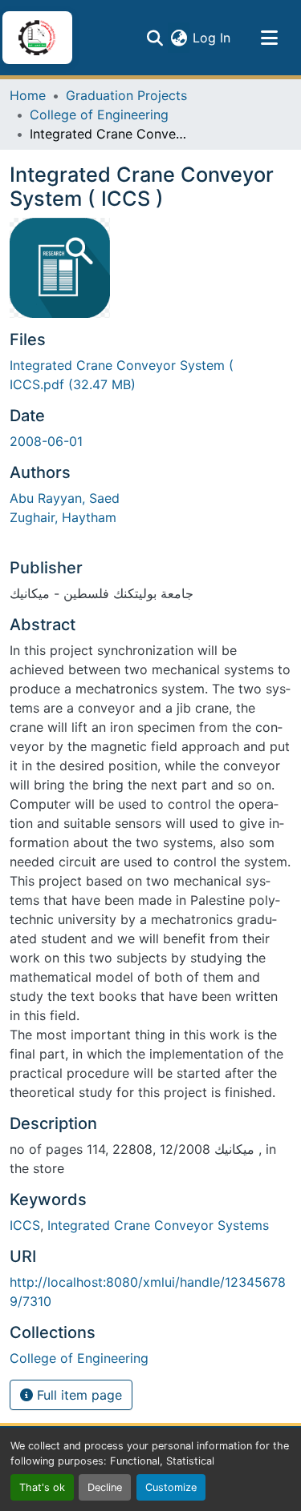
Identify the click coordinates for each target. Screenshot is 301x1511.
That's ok (42, 1487)
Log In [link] (211, 38)
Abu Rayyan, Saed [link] (65, 498)
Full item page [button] (77, 1395)
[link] (150, 375)
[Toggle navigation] (268, 37)
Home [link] (28, 95)
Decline (104, 1487)
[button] (36, 37)
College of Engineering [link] (99, 114)
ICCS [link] (25, 1225)
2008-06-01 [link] (46, 441)
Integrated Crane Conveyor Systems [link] (158, 1225)
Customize (171, 1487)
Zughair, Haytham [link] (63, 517)
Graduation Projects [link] (126, 95)
